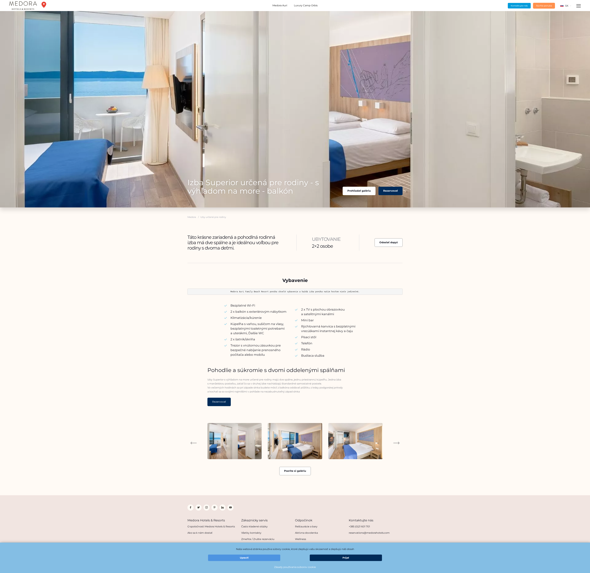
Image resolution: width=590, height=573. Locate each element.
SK (566, 5)
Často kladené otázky (254, 526)
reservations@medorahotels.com (369, 532)
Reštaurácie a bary (306, 526)
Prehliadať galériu (359, 190)
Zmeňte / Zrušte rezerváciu (257, 539)
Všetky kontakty (251, 532)
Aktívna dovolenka (306, 532)
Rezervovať (390, 190)
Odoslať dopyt (388, 242)
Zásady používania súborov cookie (295, 567)
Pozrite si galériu (295, 470)
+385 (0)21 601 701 (359, 526)
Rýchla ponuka (544, 5)
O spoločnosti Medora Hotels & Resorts (211, 526)
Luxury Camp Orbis (306, 5)
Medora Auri (279, 5)
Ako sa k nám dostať (199, 532)
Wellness (300, 539)
